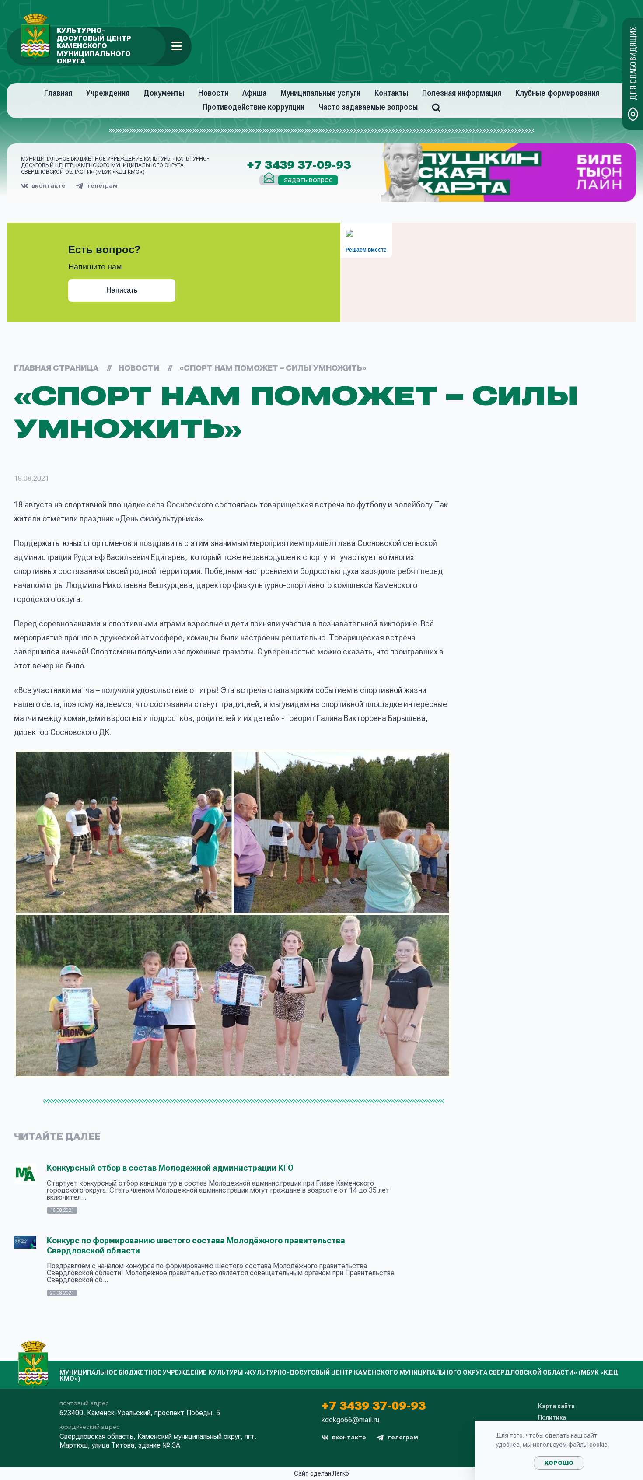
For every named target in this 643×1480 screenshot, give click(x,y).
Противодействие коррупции (253, 107)
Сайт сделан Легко (321, 1473)
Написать (121, 290)
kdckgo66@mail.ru (350, 1420)
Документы (163, 93)
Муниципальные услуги (320, 93)
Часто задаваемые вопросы (368, 107)
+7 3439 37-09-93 (299, 165)
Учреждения (107, 93)
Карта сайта (556, 1406)
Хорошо (559, 1463)
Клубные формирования (557, 93)
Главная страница (56, 368)
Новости (213, 93)
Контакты (391, 93)
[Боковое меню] (177, 46)
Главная (58, 93)
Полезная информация (461, 93)
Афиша (254, 93)
